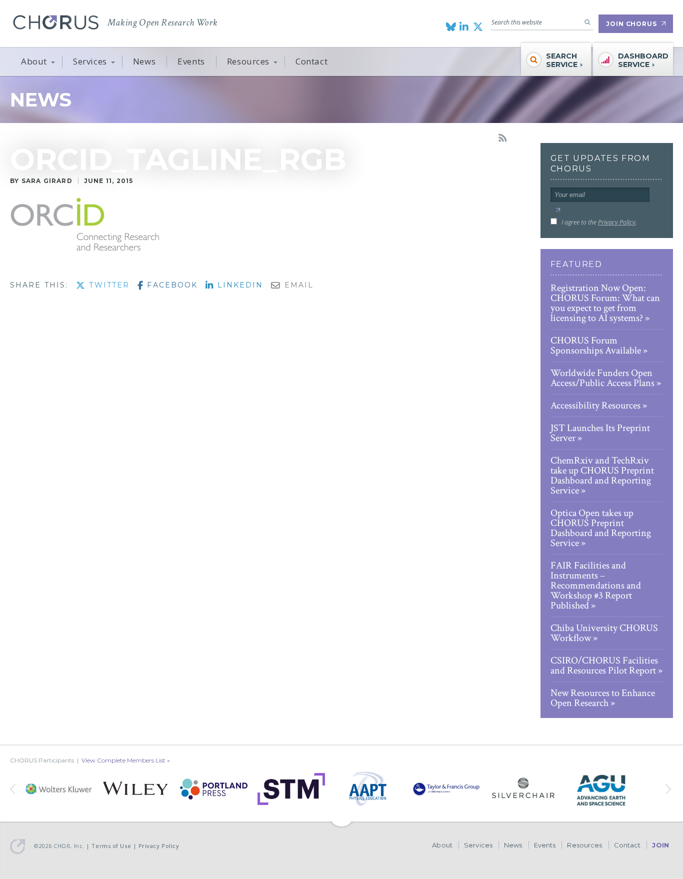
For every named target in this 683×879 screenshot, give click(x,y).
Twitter (108, 285)
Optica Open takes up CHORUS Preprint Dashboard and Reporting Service (600, 528)
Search (587, 22)
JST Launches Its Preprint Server (600, 433)
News (144, 61)
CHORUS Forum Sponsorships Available (595, 345)
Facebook (171, 285)
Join (660, 845)
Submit (557, 210)
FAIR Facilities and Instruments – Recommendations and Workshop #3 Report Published (595, 585)
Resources (248, 61)
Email (298, 285)
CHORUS (55, 22)
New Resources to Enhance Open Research (602, 698)
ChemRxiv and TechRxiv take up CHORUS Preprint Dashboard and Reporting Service (602, 475)
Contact (312, 61)
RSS (503, 138)
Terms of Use (111, 846)
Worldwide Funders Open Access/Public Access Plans (602, 378)
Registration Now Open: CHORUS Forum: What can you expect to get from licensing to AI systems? (605, 303)
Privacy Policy (617, 222)
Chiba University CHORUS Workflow (604, 633)
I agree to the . (599, 222)
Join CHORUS (631, 24)
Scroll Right (14, 789)
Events (191, 61)
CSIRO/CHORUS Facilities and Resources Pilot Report (604, 665)
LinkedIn (238, 285)
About (34, 61)
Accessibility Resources (595, 405)
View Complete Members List (124, 760)
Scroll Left (669, 789)
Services (90, 61)
